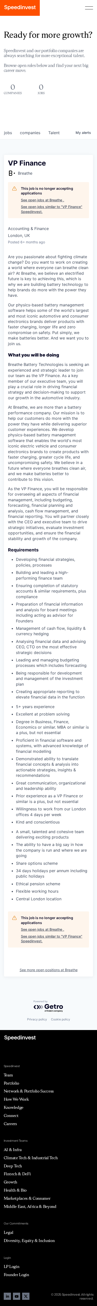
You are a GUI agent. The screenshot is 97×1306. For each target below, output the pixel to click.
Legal (8, 1232)
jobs (8, 132)
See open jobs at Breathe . (42, 200)
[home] (20, 8)
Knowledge (13, 1107)
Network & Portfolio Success (29, 1091)
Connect (11, 1115)
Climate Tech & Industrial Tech (30, 1157)
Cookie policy (60, 1019)
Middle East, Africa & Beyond (30, 1206)
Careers (10, 1123)
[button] (89, 8)
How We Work (16, 1099)
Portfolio (11, 1083)
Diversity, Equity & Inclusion (29, 1240)
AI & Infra (13, 1149)
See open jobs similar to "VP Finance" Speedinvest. (51, 209)
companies (30, 132)
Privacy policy (37, 1019)
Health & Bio (15, 1190)
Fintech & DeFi (17, 1173)
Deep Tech (13, 1165)
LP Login (11, 1266)
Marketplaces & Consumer (27, 1198)
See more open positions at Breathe (49, 970)
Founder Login (16, 1274)
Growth (10, 1182)
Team (8, 1075)
